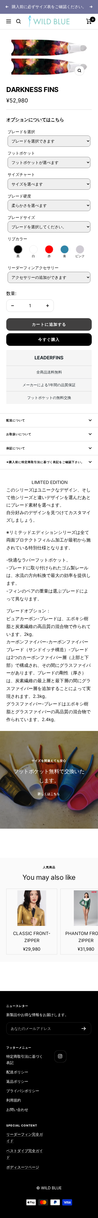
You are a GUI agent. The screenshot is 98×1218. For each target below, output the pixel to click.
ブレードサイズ (21, 217)
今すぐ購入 (49, 339)
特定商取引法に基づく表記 (24, 1059)
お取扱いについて (18, 434)
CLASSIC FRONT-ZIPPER (31, 937)
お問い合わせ (17, 1109)
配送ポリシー (17, 1072)
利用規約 (13, 1100)
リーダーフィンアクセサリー (33, 267)
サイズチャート (21, 174)
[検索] (18, 21)
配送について (15, 420)
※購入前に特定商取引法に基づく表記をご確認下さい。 (45, 462)
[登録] (84, 1028)
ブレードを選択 (21, 131)
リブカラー (17, 238)
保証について (15, 448)
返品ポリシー (17, 1081)
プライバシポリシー (22, 1090)
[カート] (89, 21)
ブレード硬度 (19, 196)
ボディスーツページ (22, 1167)
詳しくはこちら (49, 794)
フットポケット (21, 153)
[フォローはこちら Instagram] (60, 1056)
